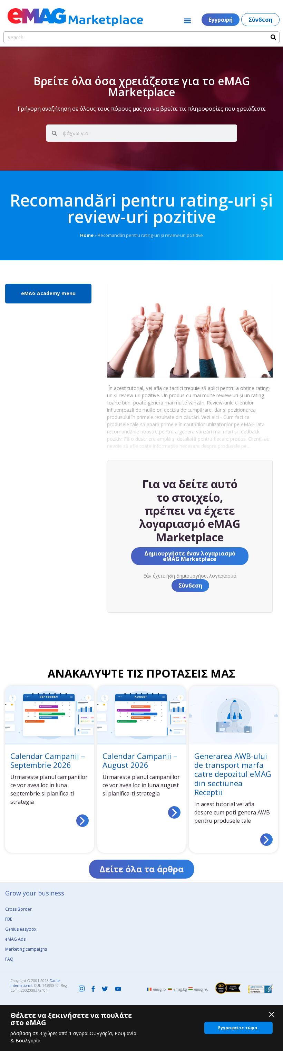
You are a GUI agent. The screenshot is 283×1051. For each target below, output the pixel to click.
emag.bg (180, 989)
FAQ (9, 959)
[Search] (273, 37)
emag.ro (159, 989)
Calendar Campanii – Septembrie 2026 (47, 760)
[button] (187, 20)
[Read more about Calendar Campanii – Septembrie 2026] (82, 820)
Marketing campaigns (26, 949)
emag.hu (201, 989)
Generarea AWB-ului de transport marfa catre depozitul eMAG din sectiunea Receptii (232, 774)
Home (87, 235)
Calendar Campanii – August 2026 (140, 760)
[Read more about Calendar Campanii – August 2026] (174, 812)
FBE (8, 919)
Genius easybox (20, 929)
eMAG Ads (15, 939)
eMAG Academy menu (48, 293)
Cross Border (18, 909)
